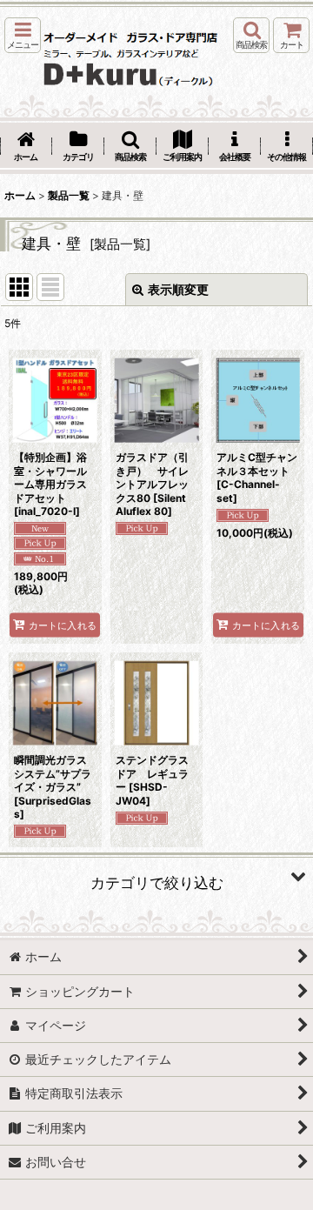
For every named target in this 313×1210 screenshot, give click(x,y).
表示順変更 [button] (178, 289)
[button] (22, 35)
